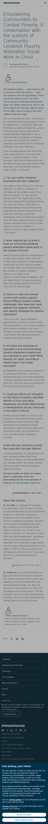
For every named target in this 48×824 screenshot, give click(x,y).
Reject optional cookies (24, 820)
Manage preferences (10, 806)
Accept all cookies (24, 815)
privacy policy (15, 800)
